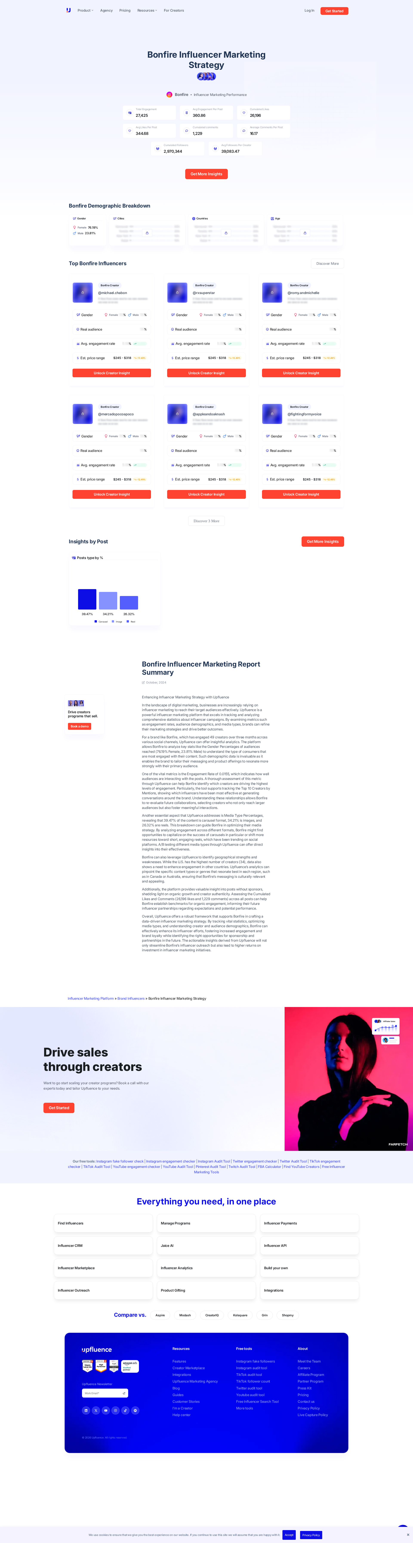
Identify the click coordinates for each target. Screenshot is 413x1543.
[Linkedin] (86, 1410)
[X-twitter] (96, 1410)
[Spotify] (135, 1410)
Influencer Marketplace (76, 1268)
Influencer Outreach (73, 1290)
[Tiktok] (125, 1410)
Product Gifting (173, 1290)
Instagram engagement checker (170, 1161)
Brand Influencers (131, 998)
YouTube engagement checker (136, 1166)
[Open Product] (92, 10)
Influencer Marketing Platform (91, 998)
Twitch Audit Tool (241, 1166)
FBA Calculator (269, 1166)
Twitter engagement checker (255, 1161)
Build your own (276, 1268)
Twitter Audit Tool (293, 1161)
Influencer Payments (280, 1223)
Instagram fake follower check (119, 1161)
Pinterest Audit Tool (211, 1166)
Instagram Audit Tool (214, 1161)
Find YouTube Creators (301, 1166)
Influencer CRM (70, 1245)
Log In (309, 10)
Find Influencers (70, 1223)
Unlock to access (147, 223)
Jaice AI (167, 1245)
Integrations (274, 1290)
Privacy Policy (311, 1535)
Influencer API (275, 1245)
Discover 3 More (206, 521)
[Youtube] (106, 1410)
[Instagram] (115, 1410)
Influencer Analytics (177, 1268)
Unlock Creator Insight (112, 373)
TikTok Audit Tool (96, 1166)
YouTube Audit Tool (178, 1166)
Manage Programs (175, 1223)
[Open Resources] (156, 10)
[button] (409, 1535)
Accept (289, 1535)
